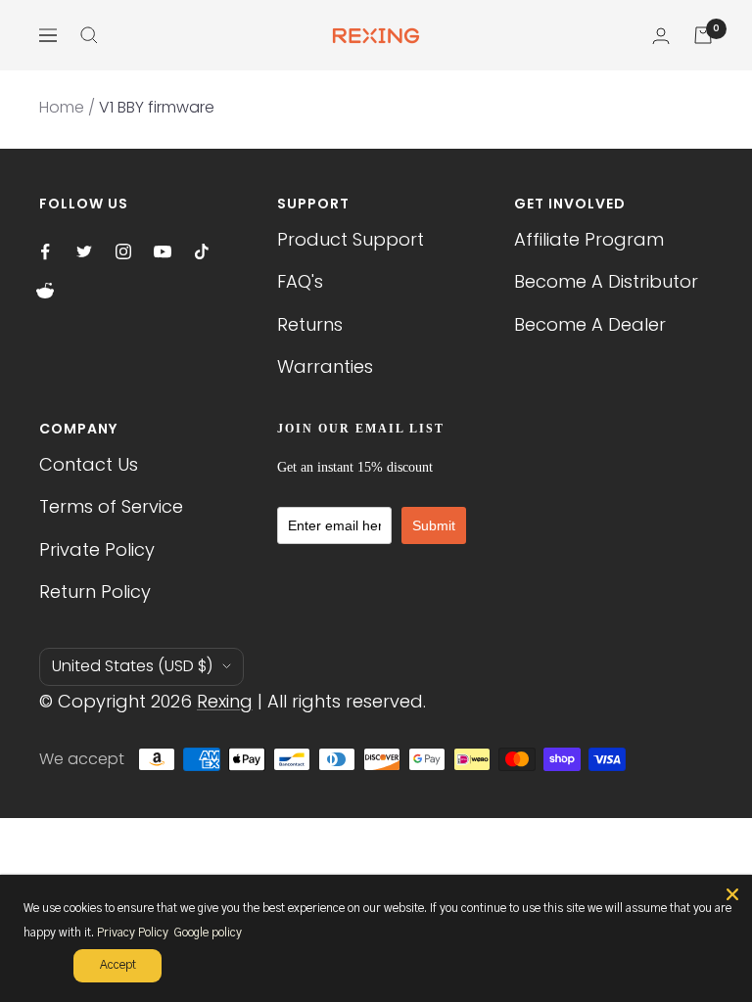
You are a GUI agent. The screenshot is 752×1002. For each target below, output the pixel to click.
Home (61, 107)
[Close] (732, 894)
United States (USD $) (132, 666)
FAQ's (300, 281)
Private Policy (97, 549)
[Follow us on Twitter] (84, 251)
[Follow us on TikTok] (201, 251)
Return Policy (95, 591)
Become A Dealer (590, 324)
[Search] (89, 35)
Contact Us (88, 464)
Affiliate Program (589, 239)
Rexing (225, 701)
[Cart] (703, 35)
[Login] (661, 35)
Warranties (325, 366)
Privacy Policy (132, 932)
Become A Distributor (606, 281)
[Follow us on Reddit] (45, 290)
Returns (310, 324)
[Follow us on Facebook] (45, 251)
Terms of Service (111, 506)
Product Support (350, 239)
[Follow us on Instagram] (123, 251)
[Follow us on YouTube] (162, 251)
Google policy (207, 932)
